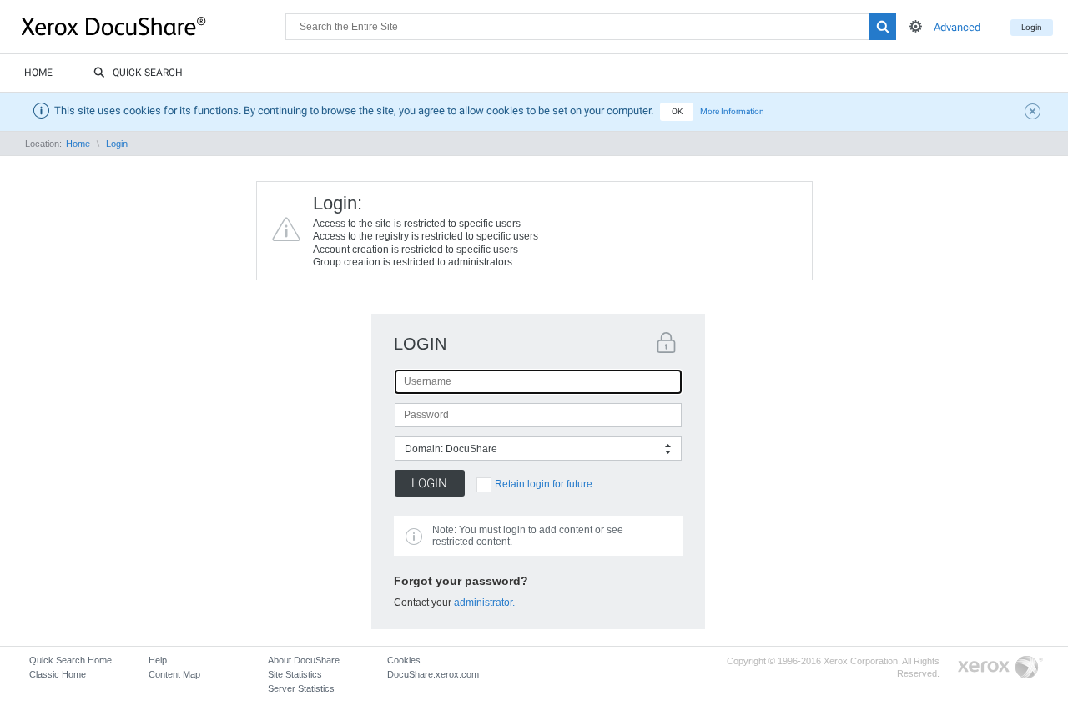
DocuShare (153, 26)
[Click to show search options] (915, 26)
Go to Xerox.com (1000, 668)
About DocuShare (304, 660)
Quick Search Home (70, 660)
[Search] (882, 26)
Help (158, 660)
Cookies (404, 660)
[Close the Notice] (1035, 113)
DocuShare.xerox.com (433, 674)
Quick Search (148, 72)
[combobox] (538, 448)
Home (38, 72)
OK (677, 111)
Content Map (174, 674)
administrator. (484, 602)
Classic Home (57, 674)
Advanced (957, 27)
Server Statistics (301, 688)
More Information (732, 111)
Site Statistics (295, 674)
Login (1031, 27)
